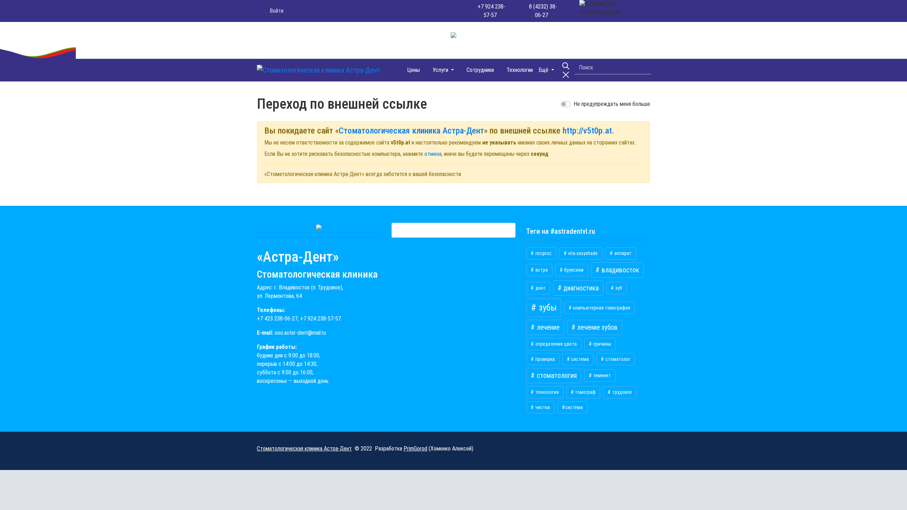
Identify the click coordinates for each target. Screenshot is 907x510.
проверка (544, 359)
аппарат (622, 253)
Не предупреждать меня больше (612, 104)
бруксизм (573, 270)
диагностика (580, 288)
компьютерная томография (601, 308)
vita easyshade (582, 253)
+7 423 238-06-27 (277, 318)
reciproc (543, 253)
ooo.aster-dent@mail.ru (300, 332)
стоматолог (617, 359)
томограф (585, 392)
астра (541, 270)
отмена (432, 154)
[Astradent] (391, 70)
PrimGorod (415, 448)
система (579, 359)
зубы (547, 307)
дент (540, 288)
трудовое (621, 392)
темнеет (601, 375)
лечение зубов (597, 327)
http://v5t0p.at (587, 131)
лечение (547, 327)
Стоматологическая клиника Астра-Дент (411, 131)
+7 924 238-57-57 (320, 318)
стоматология (556, 376)
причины (601, 344)
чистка (542, 407)
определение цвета (555, 344)
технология (546, 392)
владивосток (619, 270)
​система (574, 407)
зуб (618, 288)
